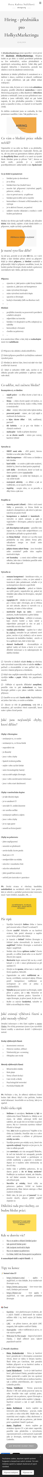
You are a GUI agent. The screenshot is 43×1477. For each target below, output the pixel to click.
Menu (40, 3)
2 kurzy (37, 1399)
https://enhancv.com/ (16, 1278)
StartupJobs (11, 1330)
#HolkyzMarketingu (11, 53)
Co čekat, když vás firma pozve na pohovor (24, 1254)
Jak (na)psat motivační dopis (18, 1247)
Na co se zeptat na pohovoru (18, 1251)
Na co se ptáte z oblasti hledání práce (21, 1241)
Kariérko (10, 1312)
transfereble (28, 473)
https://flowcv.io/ (14, 1293)
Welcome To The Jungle (16, 1336)
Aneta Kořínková (14, 1408)
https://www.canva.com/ (17, 1287)
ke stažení (11, 633)
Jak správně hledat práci (16, 1244)
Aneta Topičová (14, 1425)
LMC (8, 1324)
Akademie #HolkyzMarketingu (19, 56)
